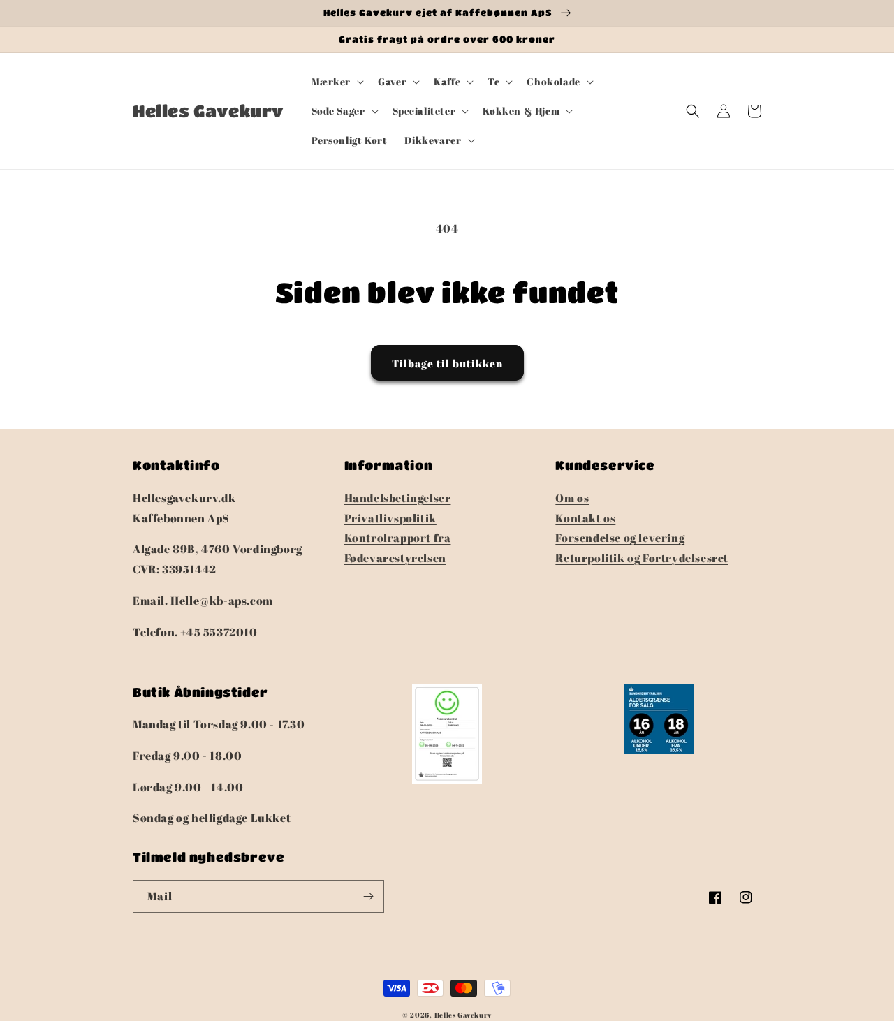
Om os (572, 498)
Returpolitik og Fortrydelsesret (641, 558)
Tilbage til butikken (447, 363)
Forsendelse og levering (619, 537)
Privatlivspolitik (390, 518)
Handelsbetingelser (397, 498)
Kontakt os (585, 518)
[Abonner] (368, 896)
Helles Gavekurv (463, 1015)
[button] (336, 81)
